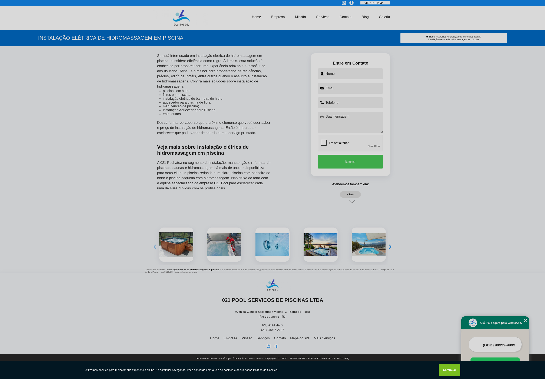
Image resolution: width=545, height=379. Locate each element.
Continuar (449, 370)
